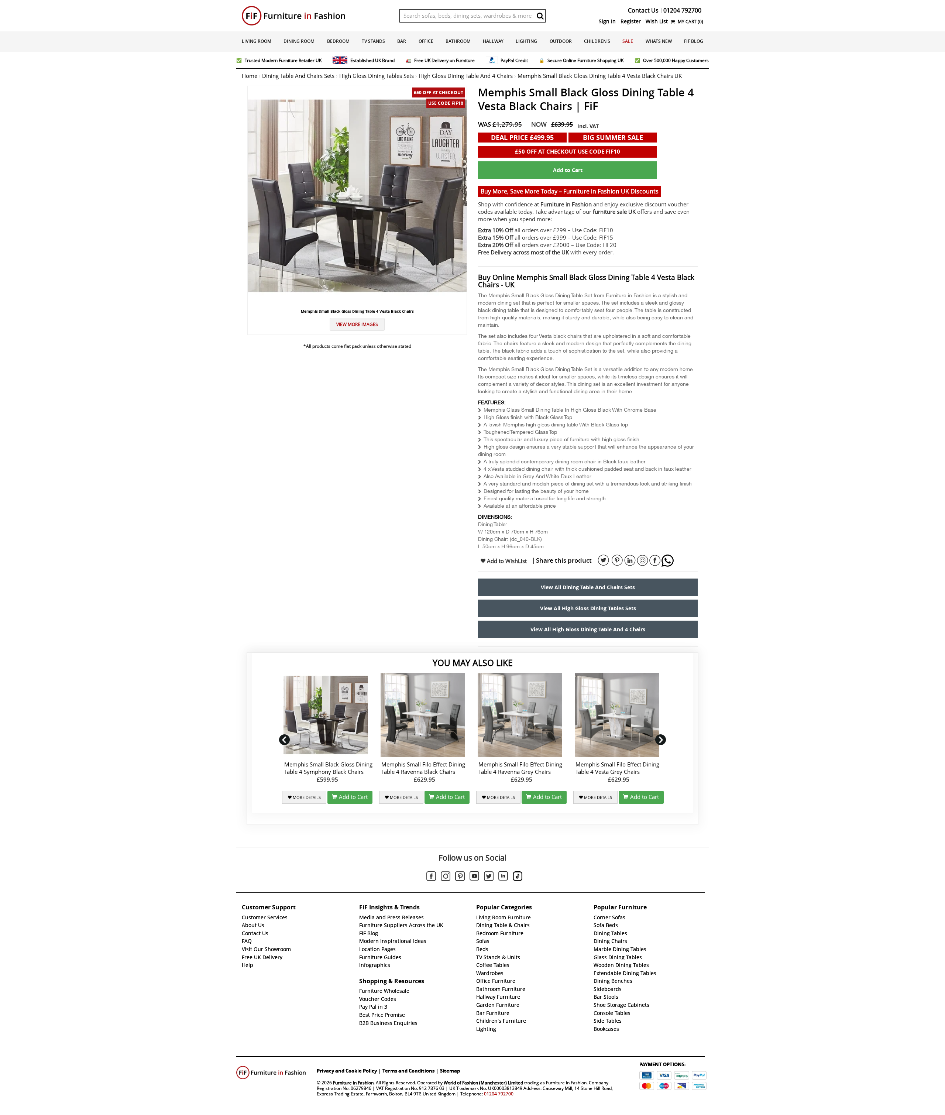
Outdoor (561, 41)
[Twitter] (489, 877)
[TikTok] (517, 877)
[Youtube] (474, 877)
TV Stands (373, 41)
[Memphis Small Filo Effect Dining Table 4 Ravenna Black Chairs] (424, 715)
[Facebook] (431, 877)
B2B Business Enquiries (388, 1023)
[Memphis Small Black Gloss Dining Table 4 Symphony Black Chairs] (327, 715)
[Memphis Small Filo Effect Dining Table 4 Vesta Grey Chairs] (618, 715)
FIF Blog (693, 41)
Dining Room (299, 41)
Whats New (659, 41)
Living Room (256, 41)
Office (426, 41)
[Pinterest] (460, 877)
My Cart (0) (690, 21)
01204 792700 (498, 1094)
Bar (401, 41)
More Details (306, 797)
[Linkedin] (503, 877)
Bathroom (458, 41)
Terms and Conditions (408, 1070)
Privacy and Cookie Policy (347, 1070)
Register (631, 21)
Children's (597, 41)
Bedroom (338, 41)
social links (603, 560)
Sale (627, 41)
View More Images (357, 324)
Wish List (657, 21)
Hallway (493, 41)
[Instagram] (445, 877)
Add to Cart (568, 170)
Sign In (607, 21)
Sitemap (450, 1070)
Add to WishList (506, 561)
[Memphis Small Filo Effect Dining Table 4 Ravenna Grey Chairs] (521, 715)
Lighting (526, 41)
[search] (540, 15)
